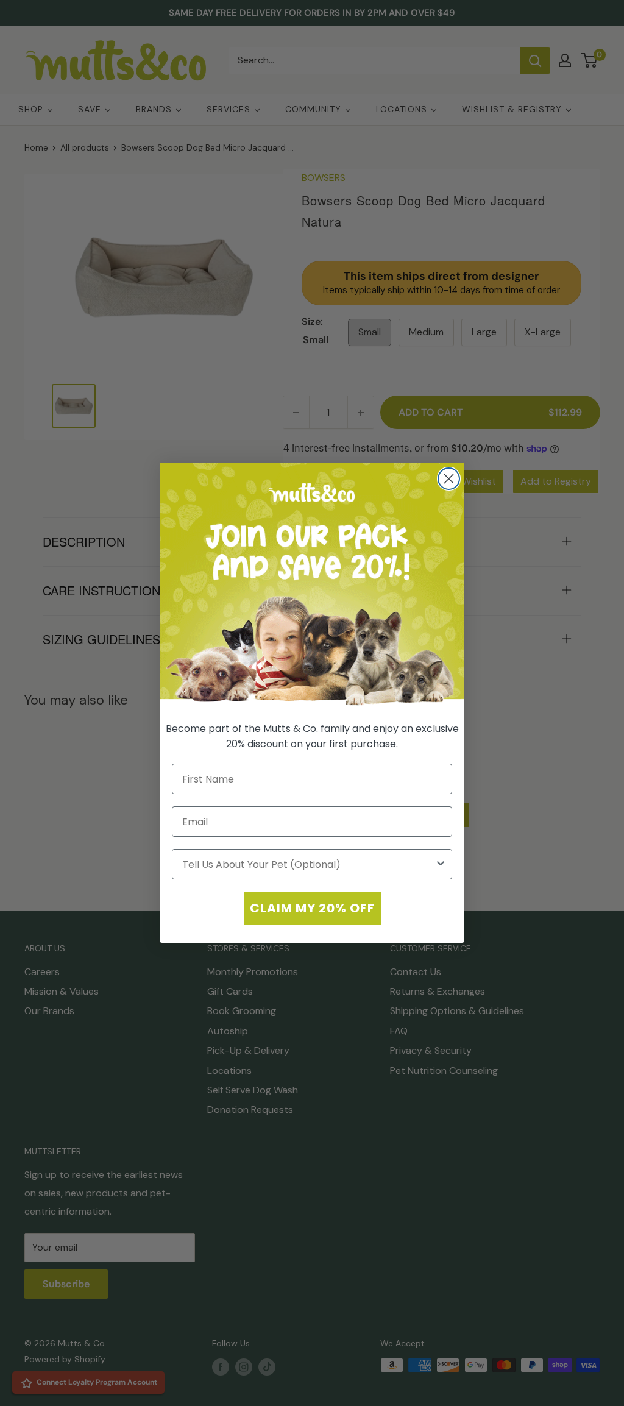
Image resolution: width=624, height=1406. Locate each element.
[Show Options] (440, 864)
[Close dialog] (448, 478)
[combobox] (308, 864)
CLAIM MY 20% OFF (312, 908)
